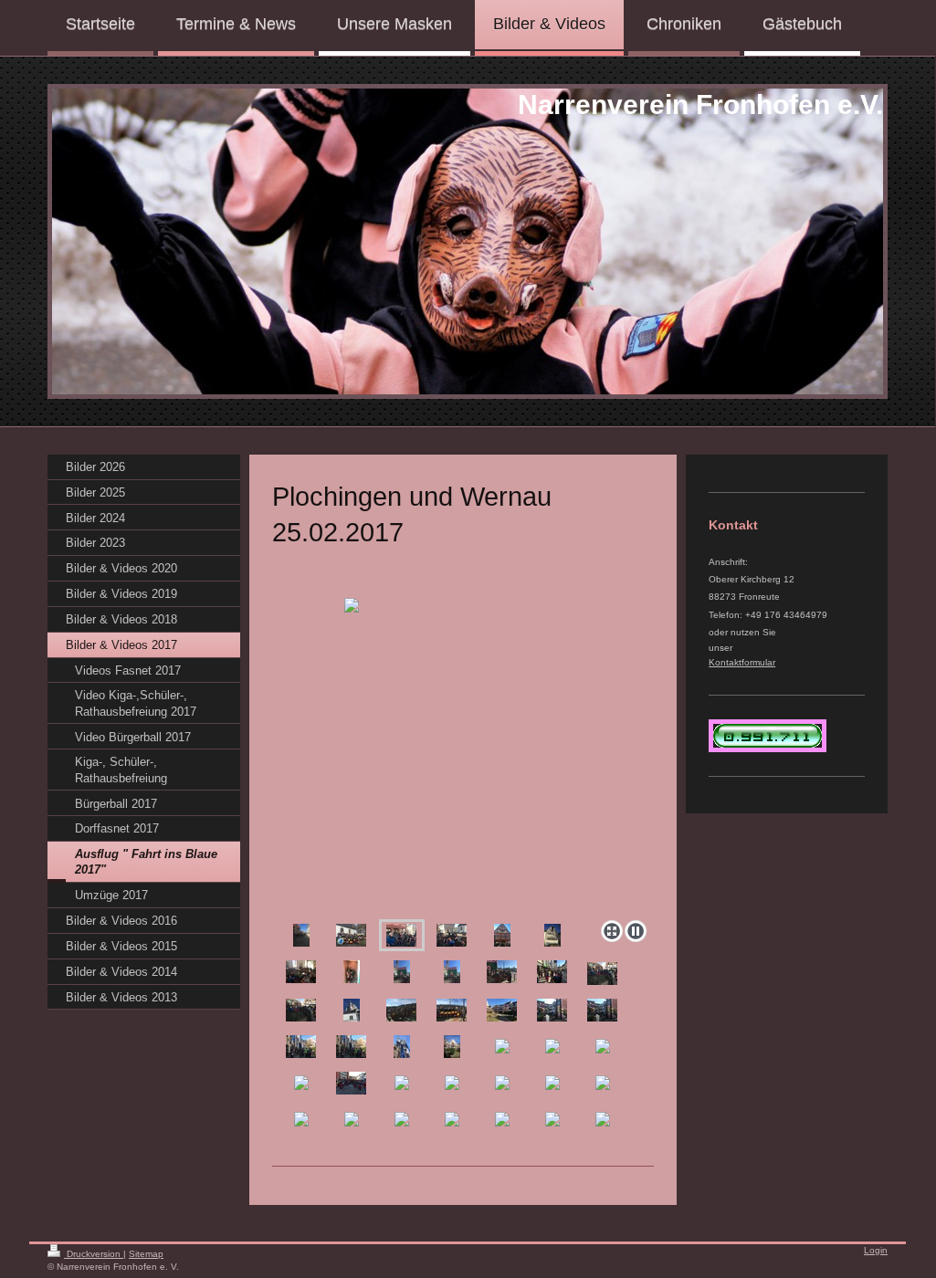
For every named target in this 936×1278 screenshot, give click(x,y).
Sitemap (146, 1254)
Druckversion (93, 1254)
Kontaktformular (742, 662)
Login (876, 1250)
